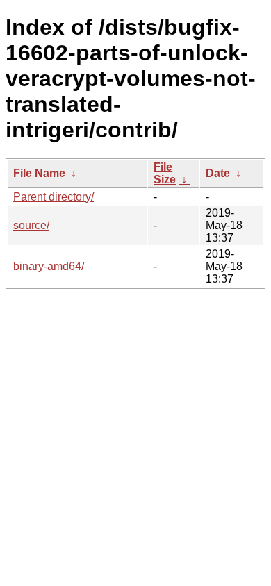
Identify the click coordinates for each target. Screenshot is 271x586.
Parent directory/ (53, 197)
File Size (165, 173)
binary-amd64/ (48, 266)
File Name (39, 173)
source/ (31, 225)
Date (218, 173)
